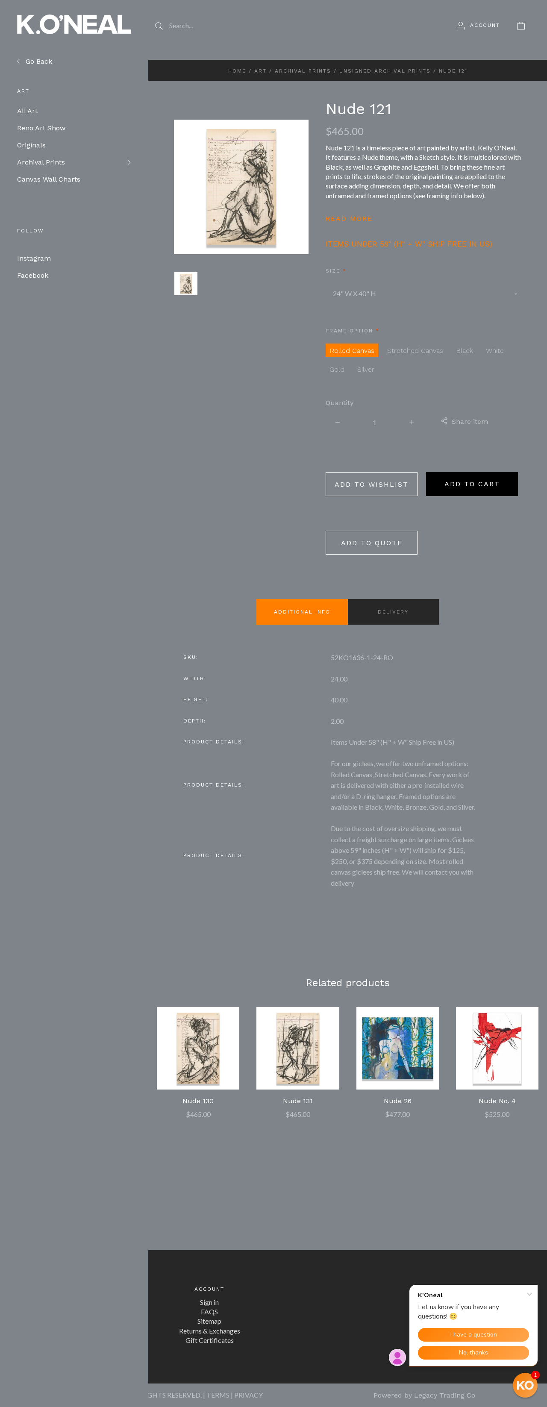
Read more (349, 218)
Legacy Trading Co (444, 1395)
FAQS (209, 1311)
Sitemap (209, 1321)
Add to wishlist (372, 484)
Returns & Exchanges (209, 1331)
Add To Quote (372, 543)
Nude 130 (198, 1101)
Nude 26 (398, 1101)
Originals (34, 145)
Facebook (32, 275)
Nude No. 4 (497, 1101)
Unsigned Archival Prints (385, 71)
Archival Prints (47, 162)
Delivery (393, 612)
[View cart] (521, 25)
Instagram (34, 258)
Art (260, 71)
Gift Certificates (209, 1340)
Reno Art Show (43, 128)
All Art (33, 111)
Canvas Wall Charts (53, 179)
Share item (470, 421)
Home (237, 71)
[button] (525, 1385)
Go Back (38, 61)
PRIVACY (248, 1395)
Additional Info (302, 612)
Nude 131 (298, 1101)
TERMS (217, 1395)
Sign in (209, 1302)
